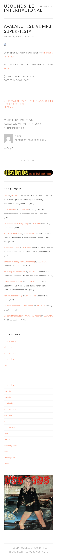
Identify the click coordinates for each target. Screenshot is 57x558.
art (5, 379)
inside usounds (10, 353)
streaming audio (10, 445)
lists (5, 421)
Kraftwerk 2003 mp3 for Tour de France (15, 104)
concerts (7, 391)
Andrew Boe (23, 209)
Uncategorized (9, 457)
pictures (7, 439)
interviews (8, 347)
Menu (47, 6)
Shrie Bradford (29, 233)
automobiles (9, 359)
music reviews (10, 341)
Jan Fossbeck (30, 296)
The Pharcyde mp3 (41, 102)
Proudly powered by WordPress (28, 548)
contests (7, 397)
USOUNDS (29, 36)
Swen (7, 68)
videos (6, 463)
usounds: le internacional (23, 8)
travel (6, 365)
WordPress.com (38, 552)
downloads (23, 80)
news (6, 433)
